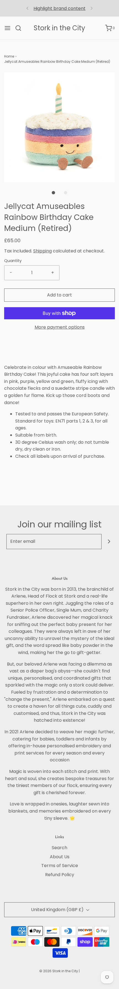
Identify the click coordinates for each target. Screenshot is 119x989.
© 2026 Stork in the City (58, 971)
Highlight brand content (59, 8)
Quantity (13, 260)
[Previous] (27, 8)
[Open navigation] (7, 28)
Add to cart (59, 295)
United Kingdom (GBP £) (58, 909)
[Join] (109, 541)
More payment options (60, 327)
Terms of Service (59, 865)
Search (59, 847)
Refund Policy (59, 874)
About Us (59, 857)
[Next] (92, 8)
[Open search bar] (20, 28)
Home (9, 56)
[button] (59, 127)
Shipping (42, 251)
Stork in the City (59, 28)
